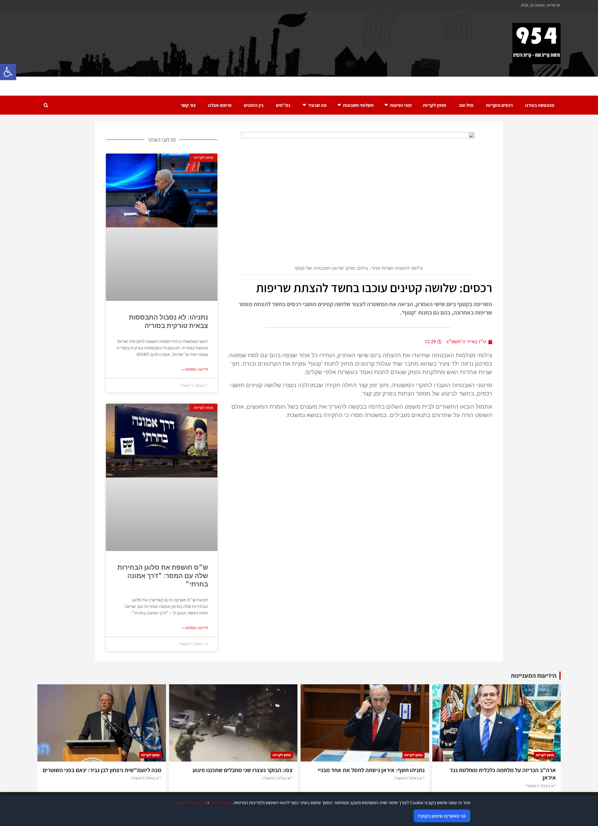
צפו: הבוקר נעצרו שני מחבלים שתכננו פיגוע (242, 770)
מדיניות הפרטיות (192, 802)
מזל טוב (466, 105)
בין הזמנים (253, 105)
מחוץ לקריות (434, 105)
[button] (8, 72)
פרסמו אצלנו (219, 105)
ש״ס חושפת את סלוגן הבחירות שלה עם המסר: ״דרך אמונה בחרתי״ (162, 576)
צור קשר (188, 105)
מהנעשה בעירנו (539, 105)
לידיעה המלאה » (195, 369)
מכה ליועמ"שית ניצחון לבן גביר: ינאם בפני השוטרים (102, 770)
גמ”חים (283, 105)
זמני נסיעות (401, 105)
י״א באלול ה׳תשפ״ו (540, 786)
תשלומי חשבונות (358, 105)
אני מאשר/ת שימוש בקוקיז (442, 816)
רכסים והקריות (499, 105)
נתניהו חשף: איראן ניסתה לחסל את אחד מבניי (371, 770)
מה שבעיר (317, 105)
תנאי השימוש (220, 802)
